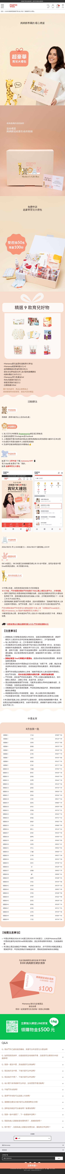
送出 (59, 1158)
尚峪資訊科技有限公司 (36, 1170)
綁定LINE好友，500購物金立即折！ (32, 1)
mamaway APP (27, 461)
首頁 (2, 11)
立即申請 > (32, 1166)
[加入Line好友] (32, 1026)
